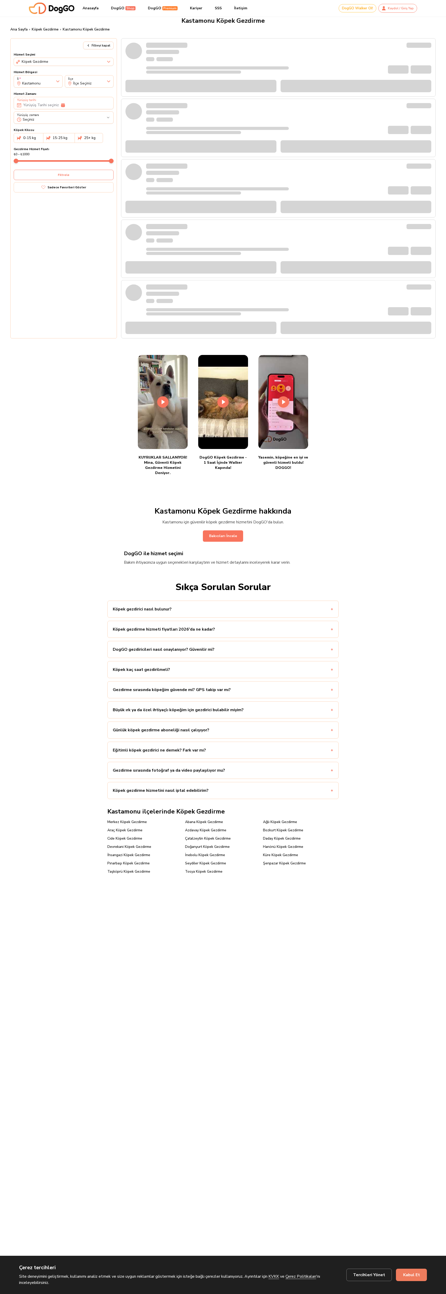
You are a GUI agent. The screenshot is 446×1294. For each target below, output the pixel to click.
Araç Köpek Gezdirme (124, 830)
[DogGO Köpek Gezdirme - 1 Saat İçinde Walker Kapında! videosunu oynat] (223, 402)
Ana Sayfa (19, 29)
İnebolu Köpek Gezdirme (205, 855)
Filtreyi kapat (101, 45)
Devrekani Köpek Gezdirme (129, 846)
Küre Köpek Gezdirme (280, 855)
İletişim (240, 8)
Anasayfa (91, 8)
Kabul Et (411, 1275)
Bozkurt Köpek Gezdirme (283, 830)
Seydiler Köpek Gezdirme (205, 863)
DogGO (122, 8)
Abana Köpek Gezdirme (204, 821)
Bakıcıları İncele (223, 535)
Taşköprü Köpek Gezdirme (128, 871)
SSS (218, 8)
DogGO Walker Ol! (357, 8)
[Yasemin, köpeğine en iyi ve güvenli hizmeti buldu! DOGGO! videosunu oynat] (283, 402)
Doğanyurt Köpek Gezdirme (207, 846)
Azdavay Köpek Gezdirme (205, 830)
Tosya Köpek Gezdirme (203, 871)
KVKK (273, 1276)
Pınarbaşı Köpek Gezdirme (128, 863)
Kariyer (196, 8)
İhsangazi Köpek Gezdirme (128, 855)
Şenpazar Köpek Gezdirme (284, 863)
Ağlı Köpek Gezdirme (280, 821)
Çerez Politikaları (300, 1276)
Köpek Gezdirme (45, 29)
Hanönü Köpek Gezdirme (283, 846)
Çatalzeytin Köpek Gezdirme (208, 838)
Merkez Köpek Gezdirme (127, 821)
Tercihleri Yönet (369, 1275)
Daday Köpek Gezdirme (282, 838)
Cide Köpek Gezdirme (124, 838)
